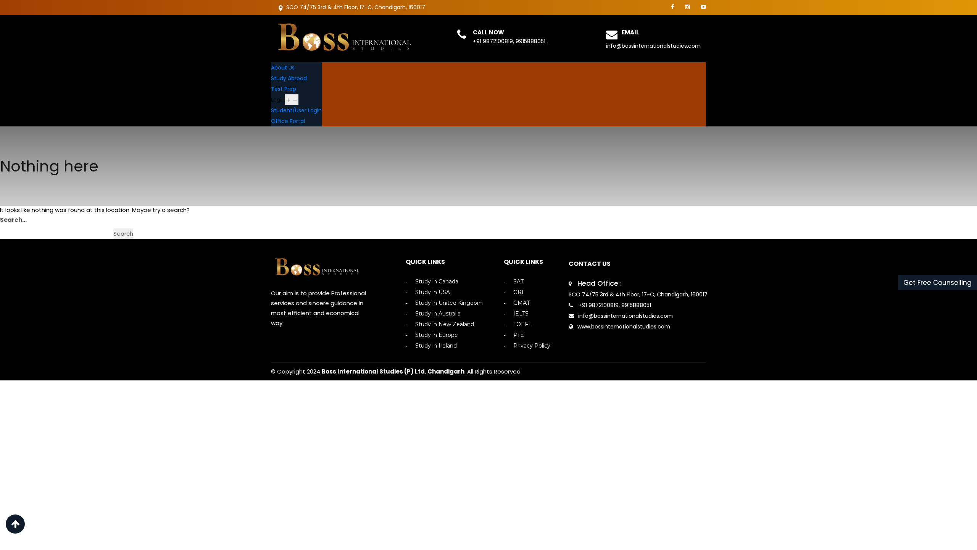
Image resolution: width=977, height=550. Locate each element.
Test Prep (283, 89)
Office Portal (288, 121)
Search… (13, 220)
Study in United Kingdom (449, 303)
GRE (519, 292)
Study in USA (432, 292)
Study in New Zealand (444, 324)
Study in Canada (436, 281)
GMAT (521, 303)
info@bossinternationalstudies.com (653, 46)
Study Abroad (289, 78)
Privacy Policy (531, 346)
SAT (518, 281)
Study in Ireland (436, 346)
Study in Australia (438, 314)
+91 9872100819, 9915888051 (510, 41)
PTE (518, 335)
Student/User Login (296, 110)
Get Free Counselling (937, 282)
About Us (283, 67)
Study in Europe (436, 335)
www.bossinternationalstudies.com (623, 326)
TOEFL (522, 324)
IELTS (521, 314)
